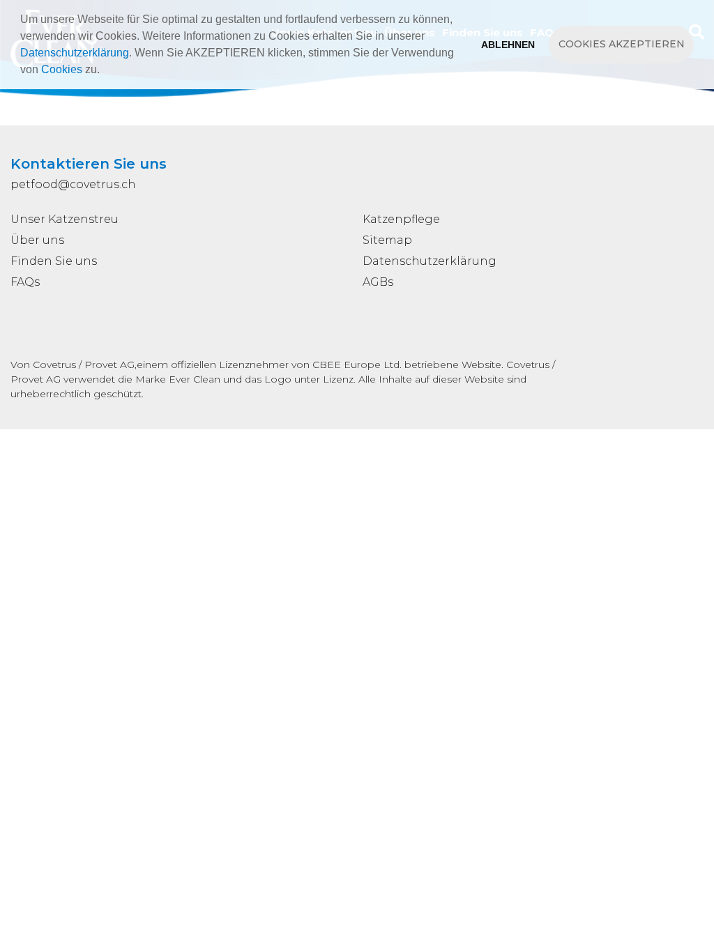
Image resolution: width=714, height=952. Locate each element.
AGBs (378, 282)
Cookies (61, 69)
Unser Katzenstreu (64, 219)
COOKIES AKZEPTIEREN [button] (622, 44)
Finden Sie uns (53, 261)
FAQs (25, 282)
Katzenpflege (401, 219)
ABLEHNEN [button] (508, 44)
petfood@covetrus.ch (73, 184)
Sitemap (387, 240)
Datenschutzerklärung (74, 53)
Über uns (37, 240)
